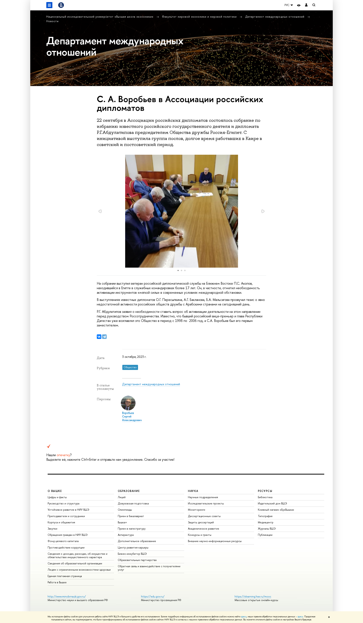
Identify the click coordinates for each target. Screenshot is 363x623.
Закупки (52, 528)
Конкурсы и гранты (199, 535)
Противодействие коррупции (66, 547)
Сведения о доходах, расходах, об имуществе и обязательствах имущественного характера (77, 555)
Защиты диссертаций (201, 522)
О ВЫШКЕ (55, 491)
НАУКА (193, 491)
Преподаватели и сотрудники (66, 516)
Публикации (265, 535)
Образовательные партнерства (137, 560)
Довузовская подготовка (133, 503)
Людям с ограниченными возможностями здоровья (79, 569)
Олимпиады (125, 509)
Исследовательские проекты (206, 503)
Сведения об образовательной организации (75, 563)
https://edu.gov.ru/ (152, 596)
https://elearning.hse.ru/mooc (253, 596)
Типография (265, 516)
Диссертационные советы (204, 516)
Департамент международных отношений (275, 16)
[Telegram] (104, 336)
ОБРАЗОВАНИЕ (129, 491)
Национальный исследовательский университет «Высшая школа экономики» (100, 16)
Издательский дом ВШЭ (272, 503)
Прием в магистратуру (132, 528)
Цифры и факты (57, 497)
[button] (100, 211)
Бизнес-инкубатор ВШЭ (132, 553)
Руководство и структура (63, 503)
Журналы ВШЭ (267, 528)
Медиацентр (265, 522)
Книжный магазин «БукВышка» (276, 509)
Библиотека (265, 497)
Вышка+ (122, 522)
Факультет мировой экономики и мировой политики (200, 16)
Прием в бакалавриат (131, 516)
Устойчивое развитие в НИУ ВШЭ (68, 509)
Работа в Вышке (57, 582)
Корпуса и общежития (61, 522)
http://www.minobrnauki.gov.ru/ (67, 596)
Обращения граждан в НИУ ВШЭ (68, 535)
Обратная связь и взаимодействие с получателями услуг (149, 567)
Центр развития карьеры (133, 547)
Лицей (122, 497)
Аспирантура (126, 535)
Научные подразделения (203, 497)
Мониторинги (196, 509)
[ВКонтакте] (99, 336)
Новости (52, 21)
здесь (244, 616)
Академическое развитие (203, 528)
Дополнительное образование (137, 541)
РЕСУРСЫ (265, 491)
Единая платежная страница (65, 576)
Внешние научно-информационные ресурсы (215, 541)
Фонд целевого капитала (63, 541)
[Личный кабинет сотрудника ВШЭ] (306, 5)
